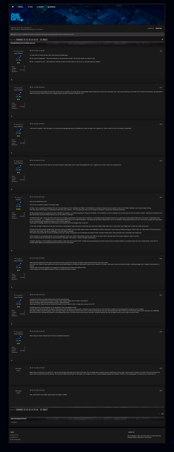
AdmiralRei (19, 88)
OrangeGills (19, 295)
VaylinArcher (19, 161)
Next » (45, 39)
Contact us (14, 437)
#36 (161, 258)
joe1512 (19, 197)
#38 (161, 331)
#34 (161, 161)
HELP (31, 7)
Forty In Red (19, 51)
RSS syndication (16, 439)
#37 (161, 295)
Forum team (14, 435)
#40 (161, 390)
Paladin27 (19, 259)
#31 (161, 51)
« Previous (19, 39)
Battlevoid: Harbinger (41, 34)
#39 (161, 368)
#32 (161, 87)
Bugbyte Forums (17, 34)
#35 (161, 197)
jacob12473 (19, 124)
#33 (161, 124)
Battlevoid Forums (28, 34)
